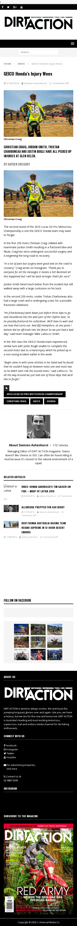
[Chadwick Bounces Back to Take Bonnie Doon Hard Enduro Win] (38, 629)
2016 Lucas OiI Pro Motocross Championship (35, 394)
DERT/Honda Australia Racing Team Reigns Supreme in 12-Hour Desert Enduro (43, 527)
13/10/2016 (29, 512)
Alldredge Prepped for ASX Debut (43, 507)
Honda (51, 401)
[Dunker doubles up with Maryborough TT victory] (38, 654)
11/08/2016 (11, 537)
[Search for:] (39, 52)
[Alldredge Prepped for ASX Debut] (11, 508)
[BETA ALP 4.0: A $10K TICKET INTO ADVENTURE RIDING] (54, 642)
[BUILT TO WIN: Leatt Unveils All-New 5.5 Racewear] (21, 629)
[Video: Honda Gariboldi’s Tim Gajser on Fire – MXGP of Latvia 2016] (11, 488)
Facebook (11, 745)
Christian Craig (16, 401)
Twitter (10, 753)
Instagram (12, 749)
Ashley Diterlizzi (47, 496)
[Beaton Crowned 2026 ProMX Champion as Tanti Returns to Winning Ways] (54, 654)
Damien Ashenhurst (35, 83)
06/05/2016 (29, 496)
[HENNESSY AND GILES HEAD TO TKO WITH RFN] (21, 642)
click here (12, 768)
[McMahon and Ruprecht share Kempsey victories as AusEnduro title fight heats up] (38, 642)
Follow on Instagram (41, 806)
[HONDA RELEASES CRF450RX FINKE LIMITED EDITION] (21, 654)
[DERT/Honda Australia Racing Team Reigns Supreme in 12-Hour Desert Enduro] (11, 524)
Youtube (11, 757)
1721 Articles (60, 445)
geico (36, 401)
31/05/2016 (13, 83)
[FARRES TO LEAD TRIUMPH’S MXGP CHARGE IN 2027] (54, 629)
